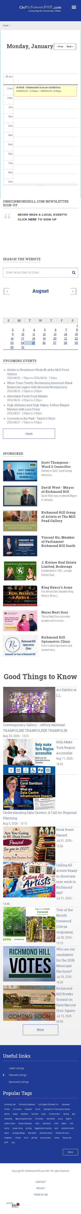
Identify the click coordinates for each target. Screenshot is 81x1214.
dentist (7, 1114)
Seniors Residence (25, 1123)
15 (76, 334)
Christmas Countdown (27, 1104)
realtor (6, 1128)
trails (26, 1138)
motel (37, 1123)
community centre (67, 1128)
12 (44, 334)
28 (65, 343)
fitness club (67, 1138)
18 (33, 338)
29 (76, 343)
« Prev (60, 46)
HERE (33, 219)
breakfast (24, 1114)
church (6, 1133)
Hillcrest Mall (54, 1114)
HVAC (56, 1123)
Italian (37, 1109)
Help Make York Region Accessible (65, 747)
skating (66, 1114)
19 (44, 338)
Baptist (69, 1119)
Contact (41, 1182)
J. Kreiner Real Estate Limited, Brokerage (58, 564)
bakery (64, 1123)
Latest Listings (16, 1068)
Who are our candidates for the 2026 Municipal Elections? (65, 960)
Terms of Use (41, 1195)
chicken (18, 1138)
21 (65, 338)
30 (12, 347)
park (73, 1114)
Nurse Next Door (54, 612)
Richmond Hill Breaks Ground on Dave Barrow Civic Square (66, 999)
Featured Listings (18, 1074)
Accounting (8, 1119)
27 (54, 343)
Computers (8, 1138)
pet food (34, 1138)
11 (34, 334)
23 (12, 343)
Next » (70, 46)
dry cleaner (39, 1119)
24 (22, 343)
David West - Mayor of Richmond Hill (57, 489)
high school (32, 1133)
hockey (15, 1114)
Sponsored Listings (19, 1081)
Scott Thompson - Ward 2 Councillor (56, 464)
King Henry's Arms (56, 587)
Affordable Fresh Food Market (27, 396)
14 (65, 334)
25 (33, 343)
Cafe (71, 1123)
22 (76, 338)
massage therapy (18, 1133)
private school (46, 1138)
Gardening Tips (10, 1104)
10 (22, 334)
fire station (17, 1109)
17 (22, 338)
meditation (47, 1123)
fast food (34, 1114)
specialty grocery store (23, 1119)
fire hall (7, 1109)
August (40, 291)
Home (5, 25)
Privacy (40, 1188)
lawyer (56, 1138)
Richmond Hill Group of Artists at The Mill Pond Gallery (58, 516)
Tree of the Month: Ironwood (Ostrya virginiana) (64, 921)
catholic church (9, 1123)
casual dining (18, 1128)
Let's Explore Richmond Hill (48, 1104)
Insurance (28, 1109)
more (29, 434)
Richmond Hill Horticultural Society (57, 1109)
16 (12, 338)
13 (55, 334)
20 (54, 338)
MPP (6, 1142)
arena (43, 1114)
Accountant (66, 1104)
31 (22, 347)
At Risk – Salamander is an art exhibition (38, 87)
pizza (60, 1119)
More (40, 1030)
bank (56, 1128)
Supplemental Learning (43, 1128)
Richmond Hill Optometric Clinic (55, 639)
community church (46, 1133)
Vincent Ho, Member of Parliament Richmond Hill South (58, 541)
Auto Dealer (51, 1119)
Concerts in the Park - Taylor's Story (31, 418)
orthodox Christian (62, 1133)
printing (28, 1128)
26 (44, 343)
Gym (13, 1142)
